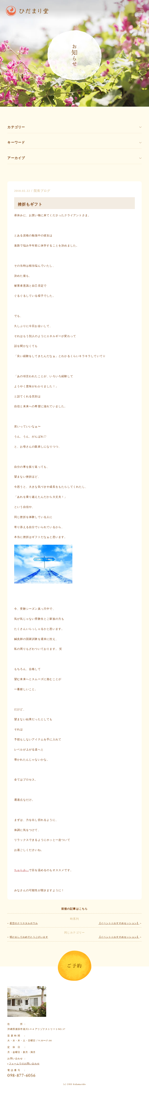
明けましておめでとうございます (29, 937)
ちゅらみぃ (21, 870)
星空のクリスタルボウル (24, 923)
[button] (140, 10)
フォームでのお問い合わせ (24, 1063)
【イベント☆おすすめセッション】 (118, 923)
